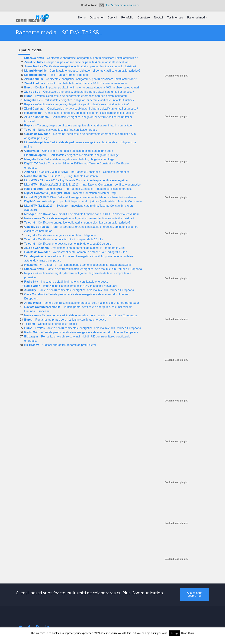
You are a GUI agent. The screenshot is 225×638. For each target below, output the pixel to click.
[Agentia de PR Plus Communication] (32, 21)
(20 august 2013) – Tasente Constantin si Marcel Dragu (70, 193)
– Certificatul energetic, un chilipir (50, 323)
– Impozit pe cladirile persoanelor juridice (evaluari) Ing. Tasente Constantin (83, 201)
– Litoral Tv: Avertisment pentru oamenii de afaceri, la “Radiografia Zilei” (78, 264)
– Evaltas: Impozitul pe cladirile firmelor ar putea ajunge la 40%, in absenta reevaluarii (82, 87)
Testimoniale (175, 17)
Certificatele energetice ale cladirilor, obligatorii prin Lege (69, 159)
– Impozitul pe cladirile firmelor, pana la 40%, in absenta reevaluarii (76, 62)
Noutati (158, 17)
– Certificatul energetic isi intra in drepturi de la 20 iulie (63, 239)
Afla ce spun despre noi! (194, 594)
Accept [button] (174, 633)
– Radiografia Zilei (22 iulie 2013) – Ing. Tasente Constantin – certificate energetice (82, 184)
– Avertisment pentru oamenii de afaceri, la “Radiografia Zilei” (75, 247)
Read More (187, 632)
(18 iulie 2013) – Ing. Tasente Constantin (61, 176)
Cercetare (143, 17)
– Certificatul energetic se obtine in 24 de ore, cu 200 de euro (67, 243)
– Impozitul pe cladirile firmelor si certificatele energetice (66, 281)
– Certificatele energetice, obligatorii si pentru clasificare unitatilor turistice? (81, 57)
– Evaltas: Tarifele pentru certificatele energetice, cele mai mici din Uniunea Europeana (82, 328)
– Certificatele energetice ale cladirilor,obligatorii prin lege (71, 155)
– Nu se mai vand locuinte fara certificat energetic (60, 129)
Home (82, 17)
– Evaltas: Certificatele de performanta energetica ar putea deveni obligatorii (75, 95)
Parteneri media (197, 17)
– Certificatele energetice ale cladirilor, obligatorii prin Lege (68, 150)
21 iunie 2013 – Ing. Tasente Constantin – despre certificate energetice (76, 180)
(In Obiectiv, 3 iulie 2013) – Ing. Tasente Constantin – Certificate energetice (77, 171)
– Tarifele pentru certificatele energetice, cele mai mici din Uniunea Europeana (83, 268)
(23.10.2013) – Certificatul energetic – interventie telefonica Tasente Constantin (80, 197)
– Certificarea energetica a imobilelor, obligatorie (60, 235)
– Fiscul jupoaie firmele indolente (56, 74)
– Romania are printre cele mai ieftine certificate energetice (65, 319)
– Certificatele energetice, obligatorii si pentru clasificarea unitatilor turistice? (80, 66)
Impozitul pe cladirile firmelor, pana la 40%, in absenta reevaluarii (81, 214)
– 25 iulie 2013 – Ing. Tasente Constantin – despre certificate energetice (78, 188)
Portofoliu (127, 17)
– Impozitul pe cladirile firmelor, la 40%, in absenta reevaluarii (70, 285)
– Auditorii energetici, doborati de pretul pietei (60, 344)
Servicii (112, 17)
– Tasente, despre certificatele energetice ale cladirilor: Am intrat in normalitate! (78, 125)
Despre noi (97, 17)
